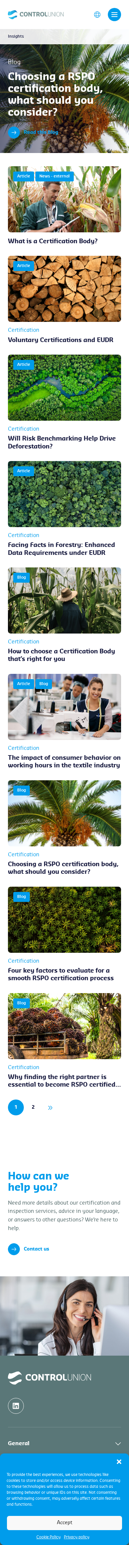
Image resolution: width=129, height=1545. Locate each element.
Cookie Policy (48, 1537)
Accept (64, 1522)
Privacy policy (76, 1537)
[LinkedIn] (16, 1406)
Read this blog (41, 132)
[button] (119, 1461)
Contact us (36, 1249)
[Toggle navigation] (114, 14)
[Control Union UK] (36, 14)
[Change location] (97, 14)
